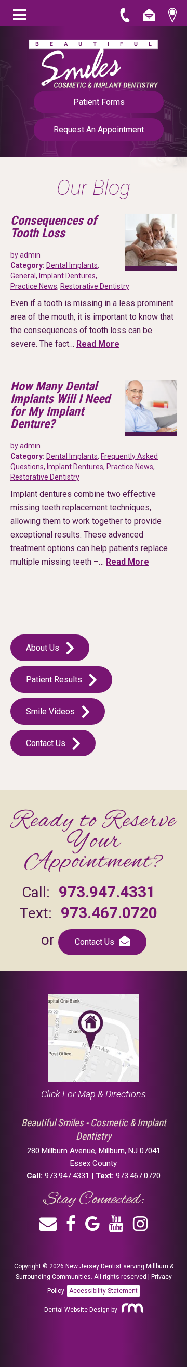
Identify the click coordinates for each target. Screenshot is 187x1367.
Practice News (33, 286)
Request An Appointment (99, 130)
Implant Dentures (67, 276)
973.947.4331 (107, 892)
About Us (43, 648)
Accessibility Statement (103, 1291)
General (23, 276)
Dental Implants (72, 265)
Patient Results (55, 680)
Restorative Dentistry (94, 286)
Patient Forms (99, 102)
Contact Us (47, 743)
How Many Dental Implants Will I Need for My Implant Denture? (60, 405)
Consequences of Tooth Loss (53, 226)
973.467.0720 (109, 913)
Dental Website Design (77, 1309)
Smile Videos (51, 711)
